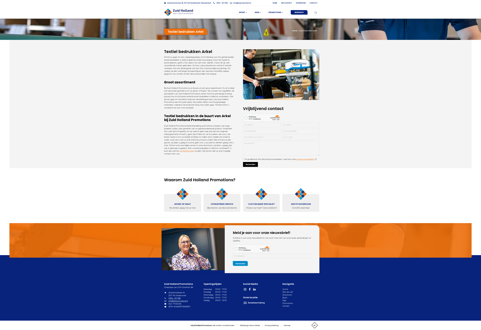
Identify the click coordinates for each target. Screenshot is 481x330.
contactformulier (187, 151)
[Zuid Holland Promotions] (179, 12)
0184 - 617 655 (222, 3)
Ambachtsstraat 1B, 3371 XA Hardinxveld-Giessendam (189, 3)
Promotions (287, 303)
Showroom (301, 3)
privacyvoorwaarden (305, 159)
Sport (284, 297)
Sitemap (287, 325)
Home (275, 3)
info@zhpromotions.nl (242, 3)
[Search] (315, 12)
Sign (284, 300)
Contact (314, 3)
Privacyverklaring (272, 325)
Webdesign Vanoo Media (250, 325)
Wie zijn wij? (286, 3)
